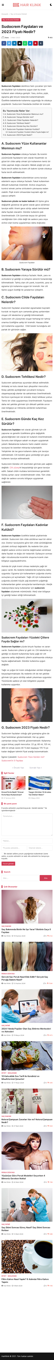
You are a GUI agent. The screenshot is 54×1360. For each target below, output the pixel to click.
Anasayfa (5, 14)
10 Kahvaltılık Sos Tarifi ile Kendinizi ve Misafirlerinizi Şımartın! (20, 1077)
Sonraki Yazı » (36, 768)
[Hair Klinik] (27, 5)
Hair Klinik (7, 936)
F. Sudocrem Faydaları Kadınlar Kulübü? (22, 129)
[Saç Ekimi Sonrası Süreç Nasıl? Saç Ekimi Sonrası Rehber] (27, 1205)
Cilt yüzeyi (15, 467)
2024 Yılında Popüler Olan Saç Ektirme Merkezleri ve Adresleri (26, 1030)
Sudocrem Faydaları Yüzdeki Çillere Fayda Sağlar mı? (29, 132)
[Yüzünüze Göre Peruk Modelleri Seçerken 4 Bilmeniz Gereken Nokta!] (27, 1151)
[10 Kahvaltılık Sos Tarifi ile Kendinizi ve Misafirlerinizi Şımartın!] (27, 1055)
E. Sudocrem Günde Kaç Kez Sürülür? (21, 126)
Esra (7, 38)
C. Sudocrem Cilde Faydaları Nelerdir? (22, 120)
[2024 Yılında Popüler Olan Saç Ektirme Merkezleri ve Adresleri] (27, 1006)
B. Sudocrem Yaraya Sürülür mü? (19, 117)
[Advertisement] (27, 1318)
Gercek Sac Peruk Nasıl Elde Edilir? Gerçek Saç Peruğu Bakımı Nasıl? (25, 978)
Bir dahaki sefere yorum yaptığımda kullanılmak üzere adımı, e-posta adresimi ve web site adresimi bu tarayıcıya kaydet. (25, 856)
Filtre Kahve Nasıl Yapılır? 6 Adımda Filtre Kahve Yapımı (25, 1280)
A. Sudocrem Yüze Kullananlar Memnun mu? (24, 114)
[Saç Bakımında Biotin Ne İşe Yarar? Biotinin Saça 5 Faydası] (27, 907)
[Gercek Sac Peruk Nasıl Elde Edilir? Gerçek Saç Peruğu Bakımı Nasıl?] (27, 956)
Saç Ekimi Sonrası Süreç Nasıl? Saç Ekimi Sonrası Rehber (26, 1229)
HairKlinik (5, 1356)
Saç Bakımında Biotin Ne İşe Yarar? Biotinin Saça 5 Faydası (26, 930)
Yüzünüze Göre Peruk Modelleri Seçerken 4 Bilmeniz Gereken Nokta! (23, 1177)
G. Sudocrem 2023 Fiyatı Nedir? (19, 135)
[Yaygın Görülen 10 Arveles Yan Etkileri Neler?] (40, 783)
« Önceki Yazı (18, 768)
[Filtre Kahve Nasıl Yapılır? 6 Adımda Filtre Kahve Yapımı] (27, 1256)
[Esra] (3, 37)
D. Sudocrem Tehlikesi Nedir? (18, 123)
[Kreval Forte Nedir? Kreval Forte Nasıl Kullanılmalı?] (13, 783)
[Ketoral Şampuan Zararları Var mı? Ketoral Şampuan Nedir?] (27, 1101)
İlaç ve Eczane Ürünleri (19, 14)
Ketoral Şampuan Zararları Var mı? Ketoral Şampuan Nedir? (27, 1121)
